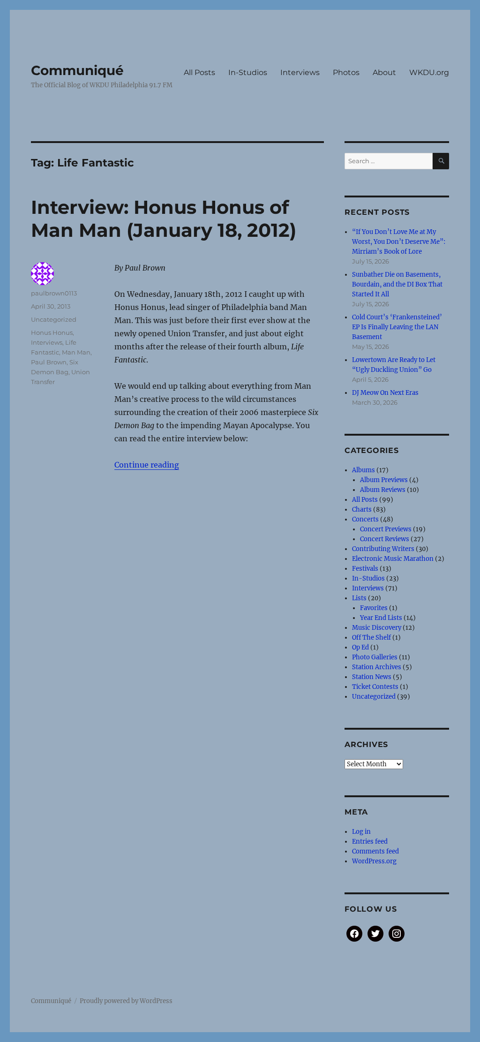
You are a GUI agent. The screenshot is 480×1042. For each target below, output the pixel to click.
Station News (371, 677)
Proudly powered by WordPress (126, 1001)
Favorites (374, 608)
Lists (359, 598)
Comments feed (375, 851)
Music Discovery (376, 628)
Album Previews (384, 480)
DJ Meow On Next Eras (385, 393)
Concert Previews (386, 529)
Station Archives (376, 667)
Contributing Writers (383, 549)
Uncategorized (53, 319)
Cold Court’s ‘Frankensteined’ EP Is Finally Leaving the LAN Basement (397, 327)
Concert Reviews (384, 539)
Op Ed (360, 647)
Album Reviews (382, 490)
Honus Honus (52, 332)
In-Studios (247, 72)
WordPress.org (374, 861)
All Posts (199, 72)
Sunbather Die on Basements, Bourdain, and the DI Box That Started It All (397, 284)
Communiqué (77, 70)
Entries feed (370, 842)
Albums (363, 470)
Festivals (365, 569)
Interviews (300, 72)
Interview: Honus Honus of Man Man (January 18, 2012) (163, 219)
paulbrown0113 (54, 293)
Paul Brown (49, 362)
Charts (362, 509)
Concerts (365, 519)
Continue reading (146, 464)
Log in (361, 832)
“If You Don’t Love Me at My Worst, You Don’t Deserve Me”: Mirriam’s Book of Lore (398, 242)
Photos (346, 72)
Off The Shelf (371, 638)
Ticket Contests (375, 687)
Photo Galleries (375, 657)
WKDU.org (429, 72)
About (384, 72)
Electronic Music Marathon (393, 559)
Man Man (76, 352)
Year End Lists (381, 618)
